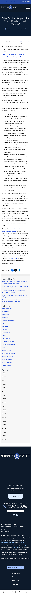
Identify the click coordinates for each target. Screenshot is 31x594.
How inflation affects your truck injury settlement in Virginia (13, 291)
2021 (4, 391)
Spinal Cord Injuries (7, 356)
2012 (4, 425)
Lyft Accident (6, 338)
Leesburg (23, 545)
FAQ (3, 323)
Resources (15, 580)
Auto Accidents (7, 309)
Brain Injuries (5, 315)
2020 (4, 395)
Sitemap (15, 584)
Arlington (12, 542)
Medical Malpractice (24, 41)
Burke (23, 542)
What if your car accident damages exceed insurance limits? (15, 287)
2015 (4, 414)
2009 (4, 436)
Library (4, 335)
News (3, 347)
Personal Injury (6, 350)
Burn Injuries (5, 318)
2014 (4, 417)
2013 (4, 421)
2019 (4, 399)
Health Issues (6, 332)
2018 (4, 402)
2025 (4, 377)
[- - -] (28, 7)
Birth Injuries (5, 311)
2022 (4, 388)
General (4, 329)
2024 (4, 380)
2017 (4, 406)
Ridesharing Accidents (8, 353)
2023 (4, 384)
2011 (4, 428)
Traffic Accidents (7, 359)
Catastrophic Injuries (8, 320)
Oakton (15, 547)
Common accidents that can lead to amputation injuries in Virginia (13, 300)
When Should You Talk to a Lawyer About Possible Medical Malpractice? (14, 282)
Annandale (4, 542)
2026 (4, 373)
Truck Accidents (7, 362)
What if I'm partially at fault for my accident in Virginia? (15, 296)
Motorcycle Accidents (8, 344)
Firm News (5, 326)
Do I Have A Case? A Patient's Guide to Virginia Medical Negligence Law (14, 54)
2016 (4, 410)
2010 (4, 432)
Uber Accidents (6, 365)
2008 (4, 439)
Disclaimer (15, 577)
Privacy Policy (15, 573)
